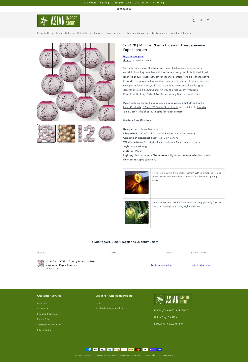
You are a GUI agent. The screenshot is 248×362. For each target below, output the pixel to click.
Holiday (201, 107)
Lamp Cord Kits (132, 107)
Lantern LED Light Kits (198, 172)
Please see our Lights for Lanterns (172, 155)
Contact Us (42, 308)
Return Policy (44, 319)
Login (98, 303)
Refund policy (150, 355)
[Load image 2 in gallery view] (66, 133)
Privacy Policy (44, 330)
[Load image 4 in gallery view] (106, 133)
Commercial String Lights (188, 103)
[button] (44, 33)
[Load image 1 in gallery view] (46, 133)
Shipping (127, 60)
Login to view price (133, 56)
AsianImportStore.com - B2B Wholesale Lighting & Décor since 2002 (112, 355)
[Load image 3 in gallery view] (86, 133)
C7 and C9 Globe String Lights (160, 107)
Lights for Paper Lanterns (169, 111)
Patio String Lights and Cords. (187, 206)
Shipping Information (48, 313)
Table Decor (130, 111)
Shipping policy (166, 355)
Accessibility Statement (49, 324)
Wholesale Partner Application (111, 308)
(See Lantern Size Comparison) (177, 133)
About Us (41, 303)
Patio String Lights (133, 159)
